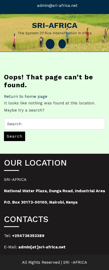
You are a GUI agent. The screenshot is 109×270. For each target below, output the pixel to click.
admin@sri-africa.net (57, 5)
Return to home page (25, 96)
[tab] (50, 44)
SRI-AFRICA (54, 25)
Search (14, 136)
